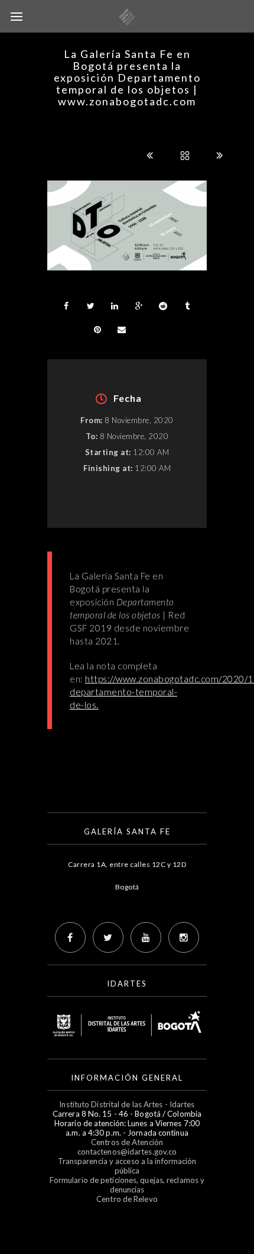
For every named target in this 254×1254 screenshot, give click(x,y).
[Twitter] (108, 937)
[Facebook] (70, 937)
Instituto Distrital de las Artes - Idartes (126, 1104)
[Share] (66, 306)
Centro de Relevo (127, 1199)
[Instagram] (183, 937)
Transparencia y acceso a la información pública (127, 1165)
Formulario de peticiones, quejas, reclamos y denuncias (127, 1184)
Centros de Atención (127, 1142)
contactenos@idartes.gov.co (127, 1151)
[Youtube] (146, 937)
